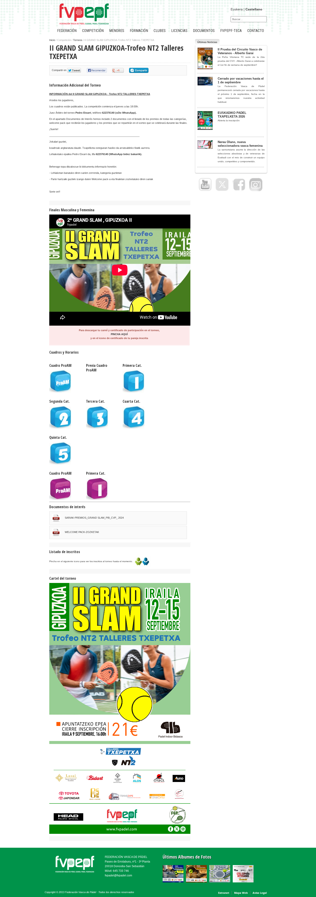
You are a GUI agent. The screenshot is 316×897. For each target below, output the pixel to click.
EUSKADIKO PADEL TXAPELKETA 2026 (232, 114)
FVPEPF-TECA (231, 30)
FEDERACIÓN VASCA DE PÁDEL (126, 857)
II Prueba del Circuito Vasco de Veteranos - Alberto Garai (240, 51)
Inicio (52, 40)
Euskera (237, 9)
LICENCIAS (179, 30)
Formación (139, 30)
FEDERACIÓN (67, 30)
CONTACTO (255, 30)
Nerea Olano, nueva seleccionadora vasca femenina (240, 143)
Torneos (77, 40)
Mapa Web (241, 892)
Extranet (223, 892)
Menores (116, 30)
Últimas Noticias (207, 42)
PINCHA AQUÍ (119, 334)
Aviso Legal (260, 892)
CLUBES (160, 30)
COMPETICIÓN (93, 30)
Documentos (204, 30)
